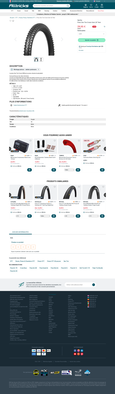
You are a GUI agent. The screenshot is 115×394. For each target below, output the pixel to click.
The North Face (53, 325)
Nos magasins (33, 299)
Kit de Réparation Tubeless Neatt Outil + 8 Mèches (45, 158)
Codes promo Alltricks (16, 327)
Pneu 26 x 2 (64, 268)
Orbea (50, 332)
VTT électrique (72, 316)
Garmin (51, 310)
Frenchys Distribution (92, 46)
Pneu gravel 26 (44, 268)
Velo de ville (71, 310)
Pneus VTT (41, 261)
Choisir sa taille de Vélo (35, 303)
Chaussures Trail (73, 325)
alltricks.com (93, 297)
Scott (50, 330)
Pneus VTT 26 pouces (54, 261)
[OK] (93, 284)
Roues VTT (71, 305)
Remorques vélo (72, 336)
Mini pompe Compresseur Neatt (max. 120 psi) (21, 158)
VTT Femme (71, 331)
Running (47, 10)
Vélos (69, 295)
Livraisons (32, 308)
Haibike (51, 312)
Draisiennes (71, 321)
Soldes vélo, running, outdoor (18, 340)
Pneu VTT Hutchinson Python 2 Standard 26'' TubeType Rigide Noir (44, 204)
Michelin (51, 319)
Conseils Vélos (33, 306)
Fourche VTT (71, 318)
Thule (50, 301)
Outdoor (55, 10)
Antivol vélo (71, 323)
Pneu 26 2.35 (13, 271)
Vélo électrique (72, 306)
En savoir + (85, 105)
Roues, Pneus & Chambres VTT (25, 261)
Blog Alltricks (13, 310)
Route (19, 10)
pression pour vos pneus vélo (26, 111)
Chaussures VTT (72, 308)
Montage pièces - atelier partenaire (25, 69)
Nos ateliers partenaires (36, 305)
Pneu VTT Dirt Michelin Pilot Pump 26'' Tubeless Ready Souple (69, 204)
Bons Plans (101, 10)
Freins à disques (72, 319)
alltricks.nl (93, 306)
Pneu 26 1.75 (13, 268)
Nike (50, 317)
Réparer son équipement (17, 332)
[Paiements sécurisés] (41, 352)
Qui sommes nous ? (15, 295)
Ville (33, 10)
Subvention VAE (33, 318)
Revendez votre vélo (35, 314)
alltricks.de (93, 301)
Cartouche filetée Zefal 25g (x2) (91, 157)
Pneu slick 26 (54, 268)
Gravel (26, 10)
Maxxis (51, 304)
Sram (50, 306)
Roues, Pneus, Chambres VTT (27, 17)
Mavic (50, 308)
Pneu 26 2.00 (33, 268)
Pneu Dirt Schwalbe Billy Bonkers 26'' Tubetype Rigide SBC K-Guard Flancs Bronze (20, 204)
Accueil (12, 17)
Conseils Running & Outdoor (37, 301)
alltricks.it (92, 303)
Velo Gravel (71, 329)
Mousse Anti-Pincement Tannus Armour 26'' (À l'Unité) (67, 158)
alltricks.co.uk (94, 295)
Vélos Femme (72, 327)
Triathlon (63, 10)
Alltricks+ (12, 336)
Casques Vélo (72, 332)
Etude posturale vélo (35, 312)
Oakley (50, 314)
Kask (50, 299)
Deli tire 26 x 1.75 (85, 268)
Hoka (50, 321)
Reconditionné (90, 10)
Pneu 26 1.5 (73, 268)
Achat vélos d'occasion (16, 319)
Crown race (23, 268)
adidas (51, 328)
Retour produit (33, 297)
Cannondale (52, 323)
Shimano (51, 302)
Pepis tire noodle (98, 268)
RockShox (51, 315)
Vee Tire (79, 20)
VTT (12, 10)
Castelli (51, 297)
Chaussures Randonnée (74, 303)
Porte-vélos (71, 314)
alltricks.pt (93, 305)
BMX (39, 10)
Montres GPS (71, 312)
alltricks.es (93, 299)
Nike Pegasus (52, 327)
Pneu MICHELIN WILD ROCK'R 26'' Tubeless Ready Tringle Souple (92, 204)
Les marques (52, 294)
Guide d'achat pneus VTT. (20, 105)
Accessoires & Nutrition (76, 10)
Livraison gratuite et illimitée (73, 1)
